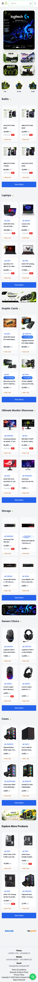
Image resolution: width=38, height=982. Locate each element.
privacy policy (19, 975)
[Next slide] (32, 30)
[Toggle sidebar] (3, 3)
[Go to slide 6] (23, 47)
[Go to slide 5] (21, 47)
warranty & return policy (19, 972)
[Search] (30, 3)
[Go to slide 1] (13, 47)
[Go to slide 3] (16, 47)
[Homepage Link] (6, 3)
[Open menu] (35, 3)
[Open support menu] (33, 977)
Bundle (19, 91)
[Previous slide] (6, 30)
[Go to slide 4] (19, 47)
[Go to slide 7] (24, 47)
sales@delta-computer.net (19, 966)
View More (19, 184)
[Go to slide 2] (14, 47)
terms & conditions (19, 970)
